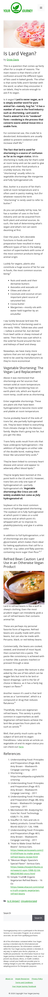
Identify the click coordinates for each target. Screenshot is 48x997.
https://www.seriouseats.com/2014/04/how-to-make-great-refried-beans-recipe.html (26, 853)
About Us (9, 978)
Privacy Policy (37, 978)
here (21, 746)
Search (7, 913)
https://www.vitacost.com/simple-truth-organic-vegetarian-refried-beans (27, 890)
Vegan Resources (22, 978)
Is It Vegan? (13, 901)
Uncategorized (29, 901)
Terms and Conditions (24, 982)
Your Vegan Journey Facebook (24, 986)
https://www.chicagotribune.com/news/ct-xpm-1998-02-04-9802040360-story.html (26, 870)
